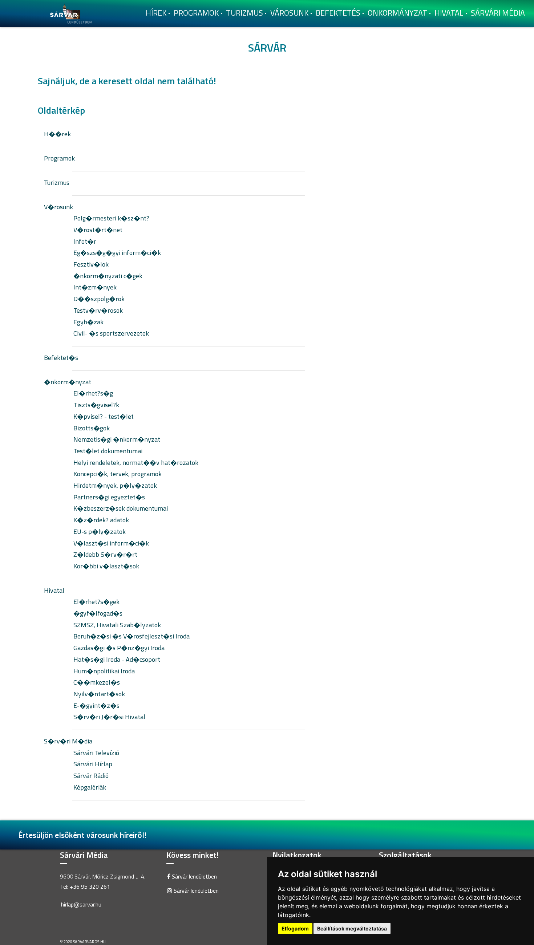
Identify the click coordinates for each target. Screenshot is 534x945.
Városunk (289, 13)
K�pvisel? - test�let (103, 416)
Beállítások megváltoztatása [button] (352, 928)
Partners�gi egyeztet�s (109, 497)
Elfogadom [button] (295, 928)
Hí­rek (156, 13)
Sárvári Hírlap (92, 764)
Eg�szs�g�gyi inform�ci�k (117, 252)
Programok (196, 13)
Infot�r (84, 241)
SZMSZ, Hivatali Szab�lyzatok (117, 625)
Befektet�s (61, 357)
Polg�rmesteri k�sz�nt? (111, 218)
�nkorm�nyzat (67, 382)
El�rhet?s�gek (96, 602)
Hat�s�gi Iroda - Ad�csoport (116, 659)
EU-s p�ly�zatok (99, 531)
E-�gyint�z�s (96, 705)
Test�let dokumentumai (107, 451)
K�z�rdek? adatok (101, 520)
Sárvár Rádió (91, 775)
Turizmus (244, 13)
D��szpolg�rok (99, 299)
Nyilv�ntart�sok (99, 694)
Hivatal (449, 13)
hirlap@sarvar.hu (81, 904)
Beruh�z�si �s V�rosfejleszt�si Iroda (131, 636)
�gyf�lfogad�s (97, 613)
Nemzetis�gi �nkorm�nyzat (116, 439)
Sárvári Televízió (96, 753)
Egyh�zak (88, 322)
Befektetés (338, 13)
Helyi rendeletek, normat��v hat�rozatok (135, 462)
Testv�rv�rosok (98, 310)
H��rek (57, 134)
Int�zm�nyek (95, 287)
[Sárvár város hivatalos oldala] (73, 13)
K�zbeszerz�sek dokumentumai (120, 508)
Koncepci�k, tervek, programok (117, 474)
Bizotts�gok (91, 428)
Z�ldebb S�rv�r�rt (105, 554)
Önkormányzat (397, 13)
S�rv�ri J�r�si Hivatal (109, 717)
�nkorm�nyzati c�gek (107, 276)
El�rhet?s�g (93, 393)
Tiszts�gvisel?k (96, 405)
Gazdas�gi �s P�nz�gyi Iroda (119, 648)
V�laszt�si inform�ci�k (111, 543)
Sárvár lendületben (193, 876)
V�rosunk (58, 207)
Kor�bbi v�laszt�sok (106, 566)
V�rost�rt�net (97, 230)
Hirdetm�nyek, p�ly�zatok (115, 485)
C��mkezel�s (96, 682)
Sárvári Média (498, 13)
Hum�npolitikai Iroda (104, 671)
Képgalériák (89, 787)
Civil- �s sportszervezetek (111, 333)
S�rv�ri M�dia (68, 741)
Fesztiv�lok (91, 264)
